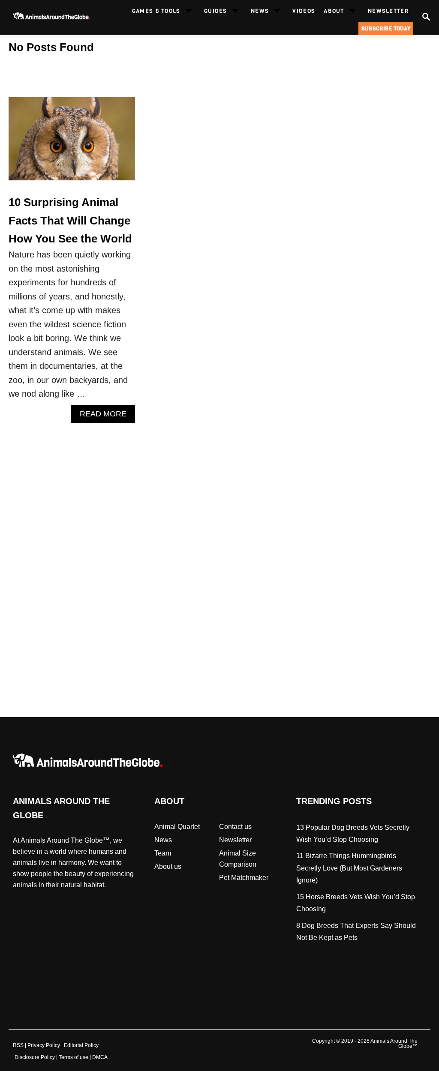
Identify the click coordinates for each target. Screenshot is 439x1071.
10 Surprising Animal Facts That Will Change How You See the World (70, 220)
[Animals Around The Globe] (51, 18)
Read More (106, 416)
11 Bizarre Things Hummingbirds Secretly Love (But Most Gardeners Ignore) (349, 868)
